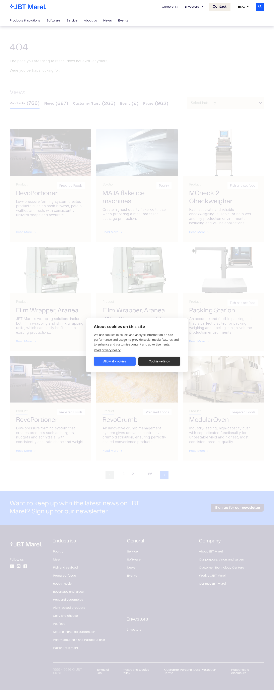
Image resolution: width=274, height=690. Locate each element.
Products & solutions (25, 20)
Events (123, 20)
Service (72, 20)
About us (90, 20)
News (107, 20)
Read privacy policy (107, 350)
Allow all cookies (114, 361)
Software (53, 20)
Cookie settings (159, 361)
